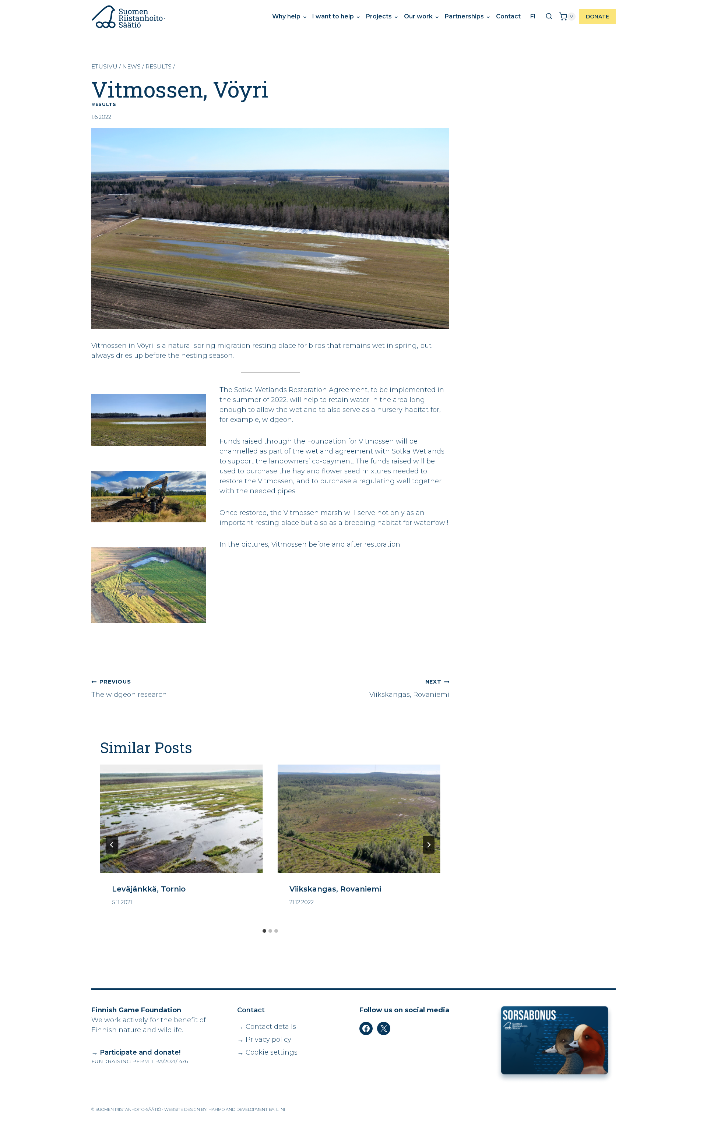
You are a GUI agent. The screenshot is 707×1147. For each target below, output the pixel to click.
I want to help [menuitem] (333, 16)
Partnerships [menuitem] (465, 16)
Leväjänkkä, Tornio (149, 889)
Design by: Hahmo (204, 1109)
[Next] (429, 845)
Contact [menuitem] (508, 16)
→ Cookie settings (267, 1052)
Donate (597, 16)
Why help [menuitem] (287, 16)
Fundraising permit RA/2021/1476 (139, 1061)
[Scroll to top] (683, 1138)
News (131, 66)
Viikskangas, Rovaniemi (409, 688)
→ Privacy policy (264, 1039)
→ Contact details (266, 1027)
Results (158, 66)
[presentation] (181, 819)
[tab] (264, 931)
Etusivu (104, 66)
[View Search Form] (549, 16)
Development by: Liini (260, 1109)
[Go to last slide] (112, 845)
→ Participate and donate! (135, 1052)
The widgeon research (129, 688)
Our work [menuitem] (419, 16)
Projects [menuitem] (379, 16)
